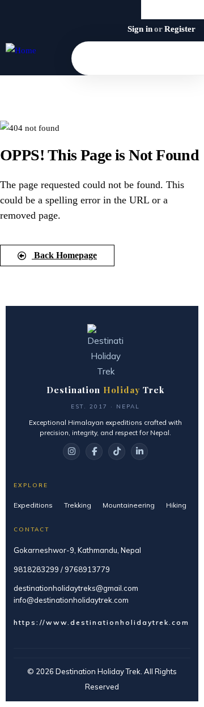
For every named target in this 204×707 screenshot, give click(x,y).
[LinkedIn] (139, 451)
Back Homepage (64, 255)
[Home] (21, 50)
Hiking (176, 505)
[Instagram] (172, 9)
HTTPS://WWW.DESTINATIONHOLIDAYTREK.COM (101, 622)
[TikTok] (116, 451)
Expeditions (33, 505)
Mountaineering (129, 505)
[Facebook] (150, 9)
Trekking (77, 505)
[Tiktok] (194, 9)
